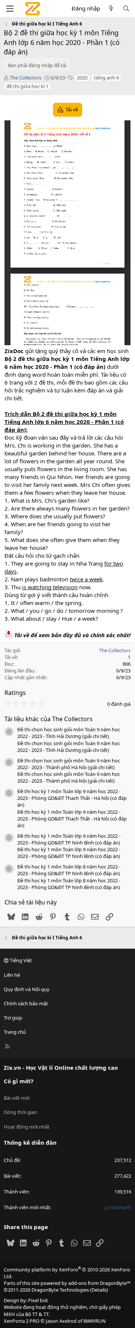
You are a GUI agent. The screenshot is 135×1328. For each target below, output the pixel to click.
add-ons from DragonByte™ (99, 1283)
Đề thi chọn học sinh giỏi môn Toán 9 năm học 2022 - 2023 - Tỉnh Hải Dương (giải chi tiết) (68, 733)
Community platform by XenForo (67, 1273)
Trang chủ (15, 1032)
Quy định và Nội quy (27, 989)
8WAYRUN (94, 1321)
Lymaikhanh (117, 1207)
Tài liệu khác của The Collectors (48, 719)
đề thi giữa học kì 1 (27, 86)
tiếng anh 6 (106, 77)
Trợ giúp (13, 1017)
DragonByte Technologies (60, 1289)
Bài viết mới (17, 1097)
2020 (82, 77)
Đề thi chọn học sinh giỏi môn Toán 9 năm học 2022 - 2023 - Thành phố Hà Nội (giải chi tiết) (68, 764)
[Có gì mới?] (111, 8)
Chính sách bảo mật (26, 1003)
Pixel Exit (38, 1300)
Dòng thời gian (20, 1112)
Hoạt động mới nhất (27, 1126)
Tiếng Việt (20, 960)
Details (99, 1289)
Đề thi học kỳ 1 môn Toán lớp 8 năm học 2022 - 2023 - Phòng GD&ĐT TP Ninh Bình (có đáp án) (68, 870)
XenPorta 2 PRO (21, 1321)
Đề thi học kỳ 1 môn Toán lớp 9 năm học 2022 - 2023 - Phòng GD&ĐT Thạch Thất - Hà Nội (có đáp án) (72, 798)
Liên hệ (12, 975)
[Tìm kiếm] (126, 8)
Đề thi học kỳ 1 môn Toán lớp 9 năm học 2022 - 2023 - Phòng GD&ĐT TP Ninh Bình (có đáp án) (68, 839)
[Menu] (10, 8)
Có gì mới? (18, 1081)
